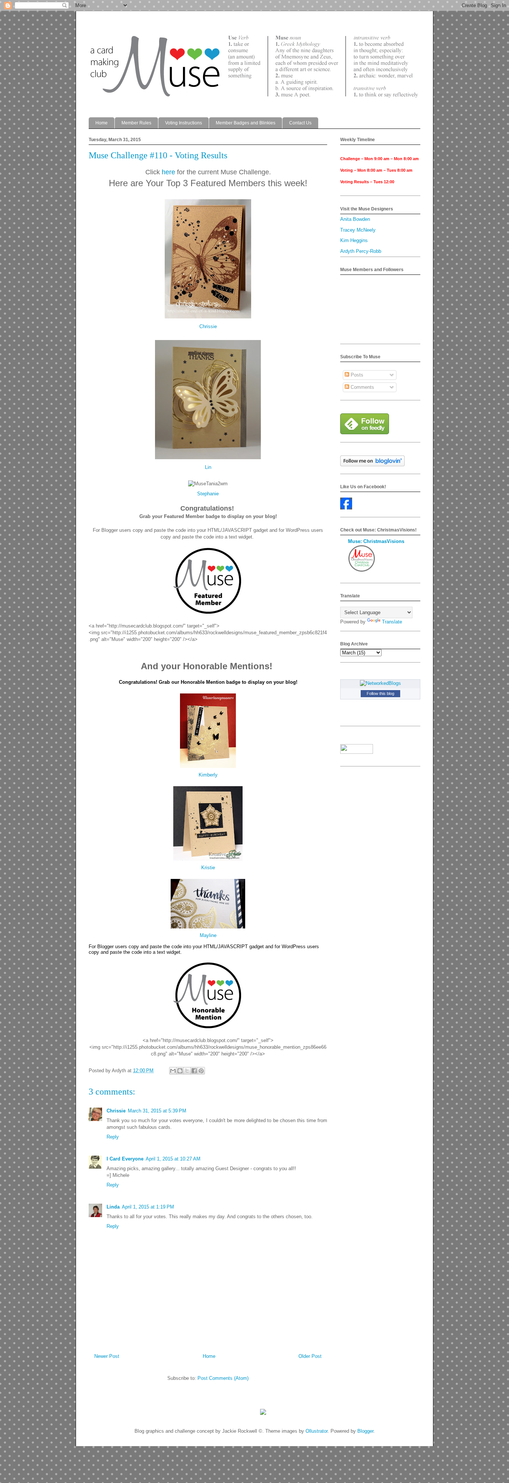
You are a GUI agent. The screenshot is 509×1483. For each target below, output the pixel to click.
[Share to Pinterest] (201, 1070)
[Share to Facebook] (194, 1070)
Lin (208, 467)
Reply (113, 1137)
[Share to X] (187, 1070)
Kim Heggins (354, 240)
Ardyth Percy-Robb (360, 251)
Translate (392, 622)
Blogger (365, 1431)
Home (101, 123)
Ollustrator (317, 1431)
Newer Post (106, 1356)
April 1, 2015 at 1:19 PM (148, 1207)
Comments (361, 387)
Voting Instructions (183, 123)
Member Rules (136, 123)
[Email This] (173, 1070)
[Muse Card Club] (346, 508)
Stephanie (208, 493)
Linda (113, 1207)
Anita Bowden (355, 219)
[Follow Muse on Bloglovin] (372, 464)
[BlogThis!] (180, 1070)
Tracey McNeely (358, 230)
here (168, 172)
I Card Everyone (125, 1159)
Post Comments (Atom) (223, 1378)
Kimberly (208, 775)
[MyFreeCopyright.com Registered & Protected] (263, 1413)
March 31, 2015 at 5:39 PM (157, 1111)
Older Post (310, 1356)
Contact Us (300, 123)
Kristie (208, 867)
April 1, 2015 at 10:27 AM (173, 1159)
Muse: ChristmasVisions (376, 541)
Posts (356, 375)
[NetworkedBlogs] (380, 683)
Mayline (208, 935)
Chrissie (208, 326)
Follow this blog (380, 693)
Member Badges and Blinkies (245, 123)
